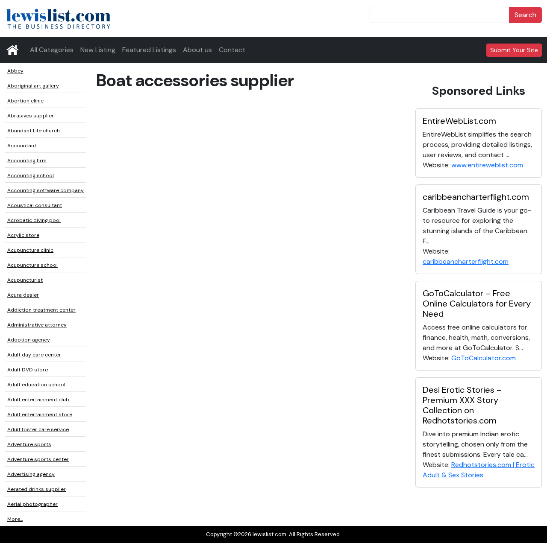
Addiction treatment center (41, 310)
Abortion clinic (25, 100)
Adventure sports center (38, 459)
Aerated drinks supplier (36, 489)
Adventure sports (29, 444)
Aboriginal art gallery (33, 85)
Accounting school (30, 175)
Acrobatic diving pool (34, 220)
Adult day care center (34, 354)
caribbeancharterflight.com (476, 197)
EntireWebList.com (459, 121)
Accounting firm (27, 160)
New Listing (97, 49)
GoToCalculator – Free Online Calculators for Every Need (477, 303)
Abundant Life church (33, 130)
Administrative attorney (37, 324)
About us (197, 49)
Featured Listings (149, 49)
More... (15, 519)
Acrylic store (23, 235)
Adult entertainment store (39, 414)
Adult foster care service (38, 429)
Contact (232, 49)
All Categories (52, 49)
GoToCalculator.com (483, 357)
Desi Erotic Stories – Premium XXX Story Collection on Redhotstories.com (462, 405)
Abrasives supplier (30, 115)
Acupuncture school (32, 265)
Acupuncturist (25, 280)
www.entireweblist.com (487, 165)
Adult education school (36, 384)
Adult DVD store (27, 369)
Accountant (21, 145)
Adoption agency (28, 339)
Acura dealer (23, 295)
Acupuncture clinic (30, 250)
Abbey (15, 70)
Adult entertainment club (38, 399)
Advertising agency (31, 474)
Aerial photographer (32, 504)
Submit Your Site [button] (514, 50)
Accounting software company (45, 190)
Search (525, 14)
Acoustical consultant (34, 205)
